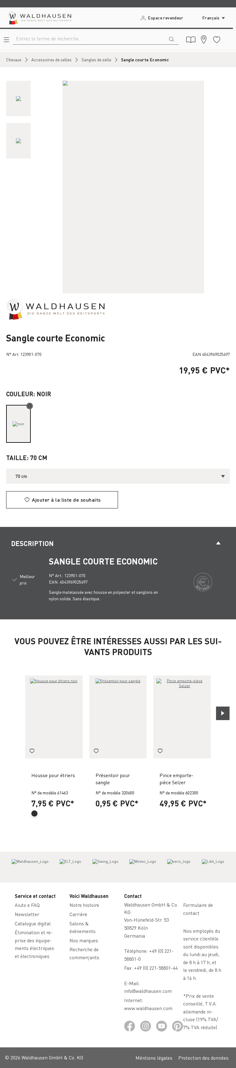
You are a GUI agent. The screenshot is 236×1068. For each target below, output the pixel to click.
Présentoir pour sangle (113, 778)
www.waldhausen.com (148, 1008)
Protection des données (203, 1057)
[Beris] (179, 867)
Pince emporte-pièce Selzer (176, 778)
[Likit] (213, 867)
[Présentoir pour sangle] (118, 716)
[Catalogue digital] (191, 39)
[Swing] (105, 867)
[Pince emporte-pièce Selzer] (182, 716)
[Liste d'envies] (216, 39)
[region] (118, 187)
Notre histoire (84, 905)
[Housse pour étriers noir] (54, 716)
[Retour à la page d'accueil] (39, 17)
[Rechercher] (171, 38)
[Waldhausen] (55, 308)
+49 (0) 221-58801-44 (157, 967)
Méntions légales (154, 1057)
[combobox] (88, 38)
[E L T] (70, 867)
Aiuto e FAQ (27, 905)
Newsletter (27, 914)
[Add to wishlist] (32, 751)
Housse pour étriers (53, 775)
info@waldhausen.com (148, 991)
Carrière (78, 914)
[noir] (18, 424)
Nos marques (83, 940)
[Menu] (6, 39)
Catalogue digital (33, 923)
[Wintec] (142, 867)
